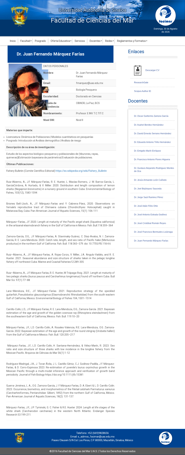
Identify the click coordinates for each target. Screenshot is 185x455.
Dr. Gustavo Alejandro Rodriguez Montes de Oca (154, 169)
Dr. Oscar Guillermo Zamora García (151, 116)
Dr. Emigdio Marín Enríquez (147, 151)
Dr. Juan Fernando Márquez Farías (151, 240)
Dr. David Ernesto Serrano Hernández (152, 133)
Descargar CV (152, 70)
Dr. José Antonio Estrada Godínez (150, 214)
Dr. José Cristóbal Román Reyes (150, 223)
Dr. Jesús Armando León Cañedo (150, 180)
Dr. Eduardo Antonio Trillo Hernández (152, 142)
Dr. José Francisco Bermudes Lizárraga (153, 232)
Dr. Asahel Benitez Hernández (149, 125)
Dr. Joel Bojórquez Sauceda (148, 188)
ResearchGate (141, 82)
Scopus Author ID (142, 91)
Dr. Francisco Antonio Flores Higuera (152, 159)
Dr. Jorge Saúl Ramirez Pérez (148, 197)
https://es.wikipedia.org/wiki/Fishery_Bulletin (81, 170)
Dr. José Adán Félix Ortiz (146, 206)
